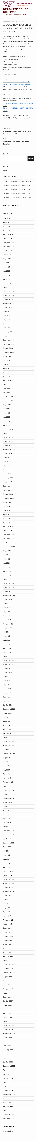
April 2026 (6, 226)
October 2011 (7, 839)
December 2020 (8, 486)
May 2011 (6, 859)
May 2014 (6, 721)
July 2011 (6, 851)
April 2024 (6, 324)
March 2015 (7, 689)
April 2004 (6, 1098)
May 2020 (6, 514)
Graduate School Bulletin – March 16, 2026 (17, 198)
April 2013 (6, 774)
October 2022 (8, 397)
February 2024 (8, 332)
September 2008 (9, 973)
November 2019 (8, 539)
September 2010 (9, 891)
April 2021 (6, 470)
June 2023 (6, 364)
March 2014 (7, 729)
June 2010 (6, 904)
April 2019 (6, 567)
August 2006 (7, 1037)
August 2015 (7, 672)
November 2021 (8, 441)
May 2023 (6, 368)
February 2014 (8, 733)
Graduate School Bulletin (16, 11)
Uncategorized (8, 1131)
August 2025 (7, 259)
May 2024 (6, 320)
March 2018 (7, 620)
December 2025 (8, 243)
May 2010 (6, 908)
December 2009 (9, 928)
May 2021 (6, 466)
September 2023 (9, 352)
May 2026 (6, 222)
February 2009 (8, 956)
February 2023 (8, 380)
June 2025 (6, 267)
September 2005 (9, 1066)
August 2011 (7, 847)
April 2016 (6, 644)
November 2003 (9, 1119)
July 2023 (6, 360)
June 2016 (6, 636)
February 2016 (8, 652)
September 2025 (9, 255)
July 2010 (6, 900)
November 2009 (9, 932)
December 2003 (9, 1115)
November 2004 (9, 1086)
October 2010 (8, 887)
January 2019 (7, 579)
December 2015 (8, 660)
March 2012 (7, 818)
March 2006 (7, 1046)
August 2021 (7, 453)
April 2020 (6, 518)
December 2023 (8, 340)
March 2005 (7, 1074)
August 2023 (7, 356)
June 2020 (6, 510)
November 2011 (8, 835)
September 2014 (9, 709)
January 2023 (7, 385)
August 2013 (7, 758)
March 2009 (7, 952)
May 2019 (6, 563)
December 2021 (8, 437)
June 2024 (6, 316)
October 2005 (8, 1062)
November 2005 (9, 1058)
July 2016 (6, 632)
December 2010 (8, 879)
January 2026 (7, 239)
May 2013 (6, 770)
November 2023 (8, 344)
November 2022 (8, 393)
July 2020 (6, 506)
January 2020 (7, 531)
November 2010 (8, 883)
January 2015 (7, 693)
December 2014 (8, 697)
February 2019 (8, 575)
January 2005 (7, 1082)
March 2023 (7, 376)
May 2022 (6, 417)
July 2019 (6, 555)
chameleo (22, 22)
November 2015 (8, 664)
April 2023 (6, 372)
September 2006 (9, 1033)
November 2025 (8, 247)
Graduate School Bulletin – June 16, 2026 (17, 182)
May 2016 (6, 640)
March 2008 (7, 985)
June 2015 (6, 681)
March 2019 (7, 571)
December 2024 (8, 291)
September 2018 (9, 595)
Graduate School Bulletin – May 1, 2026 (16, 190)
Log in (5, 170)
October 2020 (8, 494)
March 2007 (7, 1013)
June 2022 (6, 413)
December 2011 (8, 831)
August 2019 (7, 551)
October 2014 (8, 705)
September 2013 (9, 754)
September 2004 (9, 1094)
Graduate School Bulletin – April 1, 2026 (16, 194)
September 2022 (9, 401)
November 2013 (8, 745)
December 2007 (8, 997)
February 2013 (8, 782)
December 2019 (8, 535)
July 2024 (6, 312)
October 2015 (8, 668)
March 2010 (7, 916)
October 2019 (8, 543)
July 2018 (6, 604)
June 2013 (6, 766)
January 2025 (7, 287)
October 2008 (8, 969)
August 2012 (7, 802)
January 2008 (7, 993)
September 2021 (9, 449)
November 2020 (8, 490)
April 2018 (6, 616)
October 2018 (8, 591)
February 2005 (8, 1078)
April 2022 (6, 421)
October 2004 (8, 1090)
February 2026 (8, 234)
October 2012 (7, 794)
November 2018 (8, 587)
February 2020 (8, 526)
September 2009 (9, 940)
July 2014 (6, 717)
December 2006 (9, 1025)
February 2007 (8, 1017)
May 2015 (6, 685)
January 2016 (7, 656)
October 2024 (8, 299)
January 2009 (7, 960)
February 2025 (8, 283)
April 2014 (6, 725)
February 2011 (8, 871)
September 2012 (9, 798)
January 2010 (7, 924)
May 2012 (6, 810)
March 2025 (7, 279)
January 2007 (7, 1021)
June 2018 (6, 608)
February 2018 (8, 624)
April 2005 (6, 1070)
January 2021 (7, 482)
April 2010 (6, 912)
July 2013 (6, 762)
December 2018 (8, 583)
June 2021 (6, 462)
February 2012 (8, 823)
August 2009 (7, 944)
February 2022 (8, 429)
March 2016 (7, 648)
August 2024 (7, 307)
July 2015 (6, 677)
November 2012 (8, 790)
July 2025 (6, 263)
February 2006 (8, 1050)
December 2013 (8, 741)
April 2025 (6, 275)
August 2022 (7, 405)
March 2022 (7, 425)
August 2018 (7, 599)
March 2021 (7, 474)
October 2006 (8, 1029)
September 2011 (9, 843)
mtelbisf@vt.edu (9, 118)
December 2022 (8, 389)
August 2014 (7, 713)
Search (5, 154)
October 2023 (8, 348)
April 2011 (6, 863)
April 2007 (6, 1009)
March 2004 (7, 1102)
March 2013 (7, 778)
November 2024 (8, 295)
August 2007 (7, 1005)
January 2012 (7, 827)
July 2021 (6, 458)
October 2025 (8, 251)
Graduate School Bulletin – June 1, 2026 (16, 186)
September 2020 (9, 498)
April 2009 (6, 948)
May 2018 (6, 612)
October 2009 (8, 936)
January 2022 (7, 433)
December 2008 (9, 964)
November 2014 (8, 701)
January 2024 (7, 336)
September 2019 (9, 547)
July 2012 (6, 806)
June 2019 (6, 559)
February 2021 (8, 478)
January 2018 (7, 628)
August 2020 (7, 502)
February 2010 (8, 920)
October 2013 (8, 750)
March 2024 (7, 328)
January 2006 (7, 1054)
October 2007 (8, 1001)
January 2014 (7, 737)
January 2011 (7, 875)
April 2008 (6, 981)
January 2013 (7, 786)
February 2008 (8, 989)
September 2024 (9, 303)
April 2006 (6, 1042)
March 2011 (7, 867)
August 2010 (7, 896)
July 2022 (6, 409)
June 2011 (6, 855)
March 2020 (7, 522)
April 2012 (6, 814)
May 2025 (6, 271)
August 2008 (7, 977)
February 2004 (8, 1106)
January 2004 (7, 1110)
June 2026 (6, 218)
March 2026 (7, 230)
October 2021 (7, 445)
